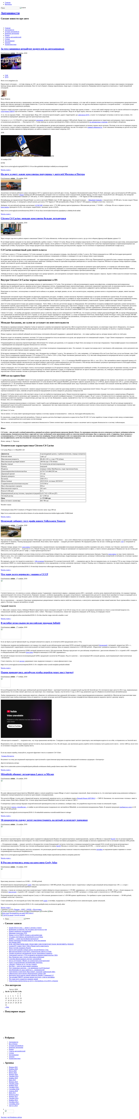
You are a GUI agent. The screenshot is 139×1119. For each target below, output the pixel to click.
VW (122, 541)
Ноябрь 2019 (13, 1078)
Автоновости (10, 13)
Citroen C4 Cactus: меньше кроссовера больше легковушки (33, 218)
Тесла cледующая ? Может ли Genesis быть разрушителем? (29, 961)
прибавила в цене (126, 807)
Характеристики (10, 44)
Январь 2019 (13, 1082)
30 (30, 909)
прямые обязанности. (95, 127)
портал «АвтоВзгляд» (18, 807)
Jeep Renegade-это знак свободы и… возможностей (26, 970)
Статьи (7, 39)
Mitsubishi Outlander (95, 200)
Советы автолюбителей (13, 37)
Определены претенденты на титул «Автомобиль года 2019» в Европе (33, 981)
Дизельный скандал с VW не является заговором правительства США (33, 955)
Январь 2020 (13, 1074)
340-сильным (39, 561)
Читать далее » (6, 170)
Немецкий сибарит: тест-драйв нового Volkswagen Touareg (33, 521)
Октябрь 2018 (13, 1087)
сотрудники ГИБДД (8, 111)
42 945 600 (39, 205)
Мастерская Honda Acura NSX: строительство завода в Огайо (30, 951)
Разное (7, 35)
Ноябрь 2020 (13, 1069)
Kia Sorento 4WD (15, 942)
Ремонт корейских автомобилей (20, 931)
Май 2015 (12, 1093)
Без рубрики (13, 1044)
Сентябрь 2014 (14, 1104)
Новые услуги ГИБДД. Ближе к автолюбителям (25, 935)
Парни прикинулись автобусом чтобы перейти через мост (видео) (37, 672)
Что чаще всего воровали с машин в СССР (24, 574)
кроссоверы (5, 207)
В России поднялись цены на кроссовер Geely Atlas (29, 862)
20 (29, 909)
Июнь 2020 (13, 1072)
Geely (29, 885)
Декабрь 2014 (13, 1098)
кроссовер (29, 652)
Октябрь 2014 (13, 1102)
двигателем (12, 892)
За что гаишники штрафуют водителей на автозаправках (32, 48)
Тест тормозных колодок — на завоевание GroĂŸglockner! (29, 968)
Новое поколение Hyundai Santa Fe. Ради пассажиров (27, 940)
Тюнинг (7, 42)
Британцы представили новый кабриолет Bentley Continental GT (31, 975)
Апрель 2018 (13, 1091)
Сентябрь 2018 (14, 1089)
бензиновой (103, 645)
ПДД (6, 77)
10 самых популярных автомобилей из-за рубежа (26, 937)
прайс (45, 901)
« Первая (16, 909)
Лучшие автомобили (12, 31)
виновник (39, 120)
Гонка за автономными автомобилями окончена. (26, 962)
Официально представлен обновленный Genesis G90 (27, 973)
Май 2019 (12, 1080)
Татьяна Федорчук (7, 756)
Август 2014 (13, 1105)
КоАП (113, 839)
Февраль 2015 (14, 1094)
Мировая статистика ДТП (18, 933)
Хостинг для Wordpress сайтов (11, 1117)
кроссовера (26, 547)
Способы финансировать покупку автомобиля (25, 959)
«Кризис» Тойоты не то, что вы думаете (23, 964)
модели (22, 661)
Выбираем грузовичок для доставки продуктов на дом (28, 929)
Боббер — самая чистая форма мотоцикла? (24, 939)
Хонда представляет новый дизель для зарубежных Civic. (29, 950)
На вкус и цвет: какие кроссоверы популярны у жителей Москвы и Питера (43, 174)
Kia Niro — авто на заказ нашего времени (23, 966)
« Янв (7, 1007)
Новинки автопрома (12, 33)
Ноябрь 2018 (13, 1085)
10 (27, 909)
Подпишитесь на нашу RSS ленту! (21, 913)
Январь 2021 (13, 1067)
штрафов (99, 849)
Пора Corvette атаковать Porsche (20, 948)
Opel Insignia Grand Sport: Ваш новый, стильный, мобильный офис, (32, 972)
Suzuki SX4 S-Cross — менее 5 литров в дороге (25, 928)
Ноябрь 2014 (13, 1100)
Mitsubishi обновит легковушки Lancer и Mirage (27, 774)
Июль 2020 (13, 1071)
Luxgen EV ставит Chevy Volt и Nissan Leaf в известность (29, 946)
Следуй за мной (19, 915)
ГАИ (6, 75)
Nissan (21, 195)
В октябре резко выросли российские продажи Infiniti (30, 623)
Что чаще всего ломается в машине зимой (23, 979)
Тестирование (10, 41)
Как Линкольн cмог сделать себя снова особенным (26, 957)
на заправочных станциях (99, 122)
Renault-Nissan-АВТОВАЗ (86, 798)
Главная (7, 2)
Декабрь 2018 (13, 1083)
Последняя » (37, 909)
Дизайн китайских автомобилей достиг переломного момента (30, 953)
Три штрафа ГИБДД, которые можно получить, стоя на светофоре (32, 977)
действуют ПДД (83, 115)
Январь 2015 (13, 1096)
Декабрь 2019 (13, 1076)
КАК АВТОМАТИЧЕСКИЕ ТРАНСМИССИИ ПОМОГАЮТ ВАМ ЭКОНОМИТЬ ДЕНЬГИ (41, 944)
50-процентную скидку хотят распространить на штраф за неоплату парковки (44, 820)
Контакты (8, 4)
